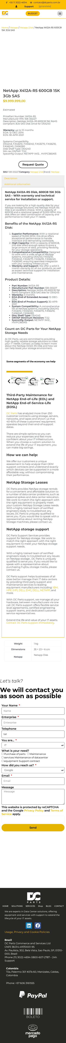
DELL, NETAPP (41, 590)
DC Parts (11, 413)
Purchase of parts (14, 754)
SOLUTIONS (17, 906)
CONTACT (59, 906)
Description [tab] (10, 178)
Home (5, 27)
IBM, (55, 587)
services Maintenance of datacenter (26, 757)
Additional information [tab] (17, 184)
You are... (8, 740)
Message (8, 787)
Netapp (14, 27)
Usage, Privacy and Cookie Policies (27, 932)
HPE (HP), (12, 590)
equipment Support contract (22, 761)
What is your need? (15, 750)
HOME (5, 906)
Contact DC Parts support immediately (30, 622)
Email (6, 775)
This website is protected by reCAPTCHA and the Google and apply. (32, 810)
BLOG (48, 906)
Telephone (9, 728)
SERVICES (30, 906)
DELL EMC (25, 590)
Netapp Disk (26, 27)
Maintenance (38, 754)
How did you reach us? (18, 765)
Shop (40, 906)
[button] (60, 13)
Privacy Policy (34, 810)
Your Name (10, 705)
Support (29, 6)
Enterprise (9, 717)
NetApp (55, 172)
